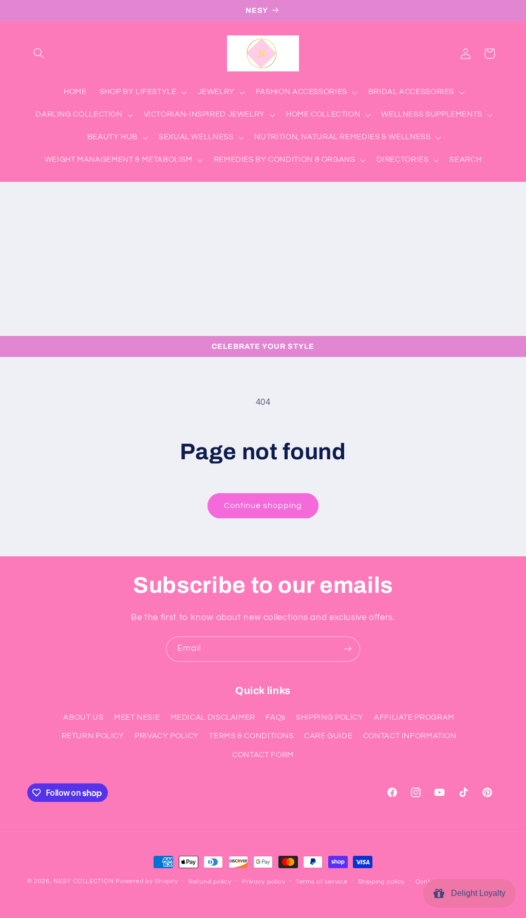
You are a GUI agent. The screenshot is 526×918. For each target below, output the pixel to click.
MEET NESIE (137, 717)
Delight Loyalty (476, 893)
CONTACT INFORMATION (410, 736)
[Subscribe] (348, 649)
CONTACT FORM (263, 755)
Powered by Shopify (147, 881)
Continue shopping (263, 505)
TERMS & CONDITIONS (251, 736)
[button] (39, 53)
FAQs (276, 717)
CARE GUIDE (328, 736)
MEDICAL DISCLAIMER (213, 717)
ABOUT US (83, 717)
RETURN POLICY (93, 736)
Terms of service (322, 882)
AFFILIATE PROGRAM (414, 717)
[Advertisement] (263, 259)
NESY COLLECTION (83, 881)
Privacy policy (263, 882)
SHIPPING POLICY (329, 717)
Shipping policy (381, 882)
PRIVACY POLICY (167, 736)
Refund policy (210, 882)
